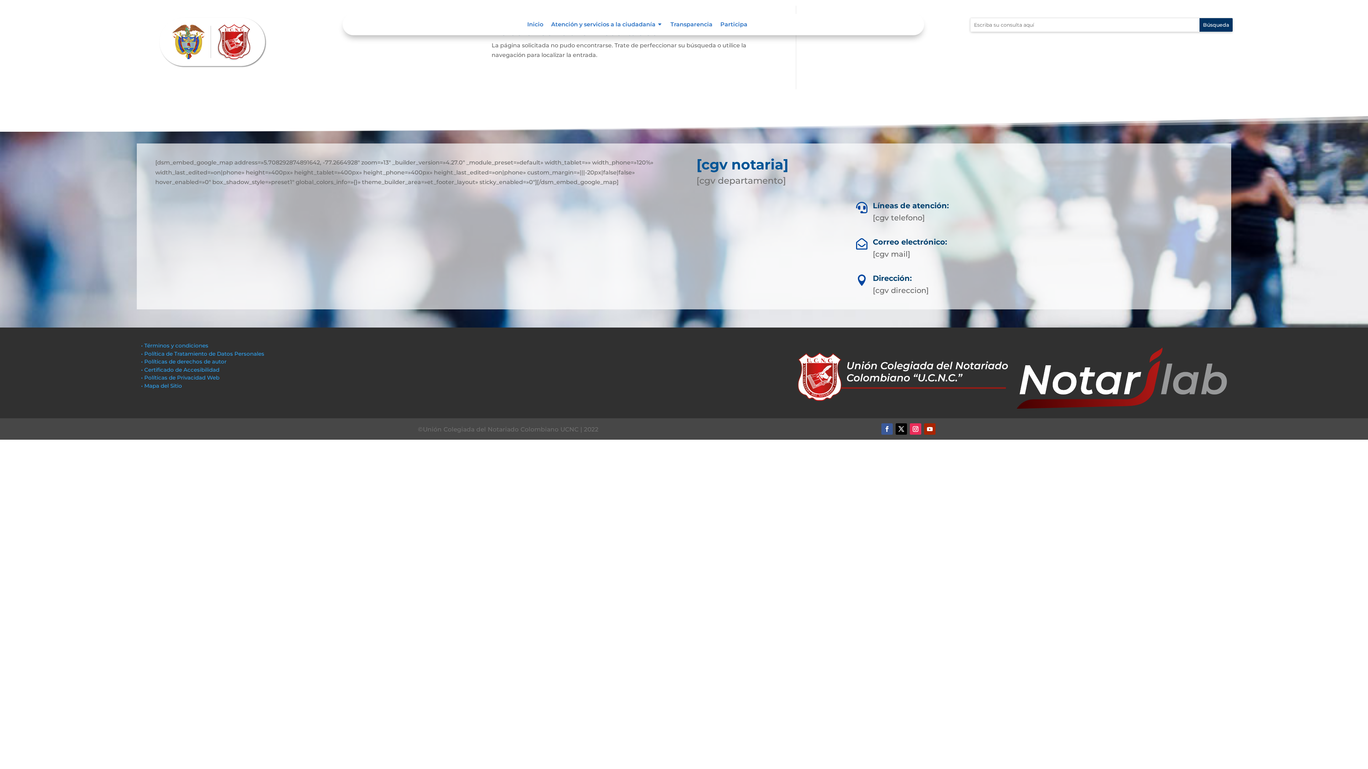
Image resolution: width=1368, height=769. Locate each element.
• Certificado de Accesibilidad (180, 369)
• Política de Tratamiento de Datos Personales (202, 353)
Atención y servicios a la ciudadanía (603, 25)
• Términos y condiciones (174, 345)
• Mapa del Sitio (162, 385)
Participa (733, 25)
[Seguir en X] (901, 429)
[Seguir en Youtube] (930, 429)
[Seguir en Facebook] (887, 429)
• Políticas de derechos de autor (184, 361)
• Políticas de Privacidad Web (180, 377)
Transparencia (691, 25)
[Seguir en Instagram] (915, 429)
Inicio (535, 25)
